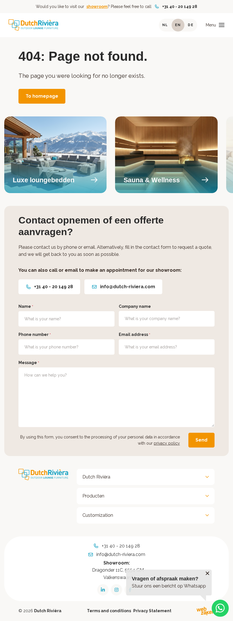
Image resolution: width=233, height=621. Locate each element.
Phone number (34, 334)
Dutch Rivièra (96, 477)
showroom (97, 6)
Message (28, 362)
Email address (134, 334)
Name (25, 306)
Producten (93, 496)
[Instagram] (116, 589)
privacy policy (167, 443)
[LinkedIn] (103, 589)
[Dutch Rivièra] (33, 25)
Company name (135, 306)
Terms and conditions (109, 611)
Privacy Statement (152, 611)
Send (201, 440)
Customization (97, 515)
